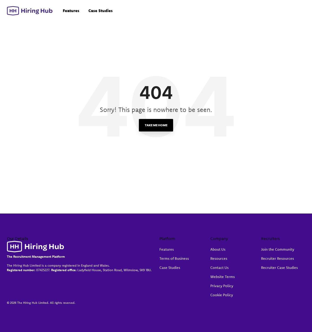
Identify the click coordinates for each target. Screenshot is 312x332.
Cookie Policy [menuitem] (221, 295)
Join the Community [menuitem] (277, 249)
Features (71, 10)
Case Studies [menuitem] (169, 267)
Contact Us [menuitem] (219, 267)
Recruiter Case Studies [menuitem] (279, 267)
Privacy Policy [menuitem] (221, 285)
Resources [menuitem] (218, 258)
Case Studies (100, 10)
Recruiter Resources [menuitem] (277, 258)
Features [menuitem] (166, 249)
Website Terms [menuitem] (222, 276)
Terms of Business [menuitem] (174, 258)
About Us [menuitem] (217, 249)
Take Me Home (156, 125)
